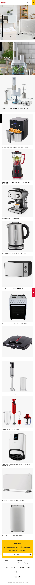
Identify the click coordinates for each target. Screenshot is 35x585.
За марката (7, 560)
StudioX (26, 582)
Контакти (20, 560)
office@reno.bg (17, 572)
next (6, 36)
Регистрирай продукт (23, 562)
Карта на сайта (7, 562)
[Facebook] (15, 577)
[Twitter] (19, 577)
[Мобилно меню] (33, 2)
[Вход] (27, 2)
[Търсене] (24, 2)
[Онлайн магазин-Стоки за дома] (4, 2)
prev (3, 36)
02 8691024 (10, 567)
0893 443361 (24, 567)
